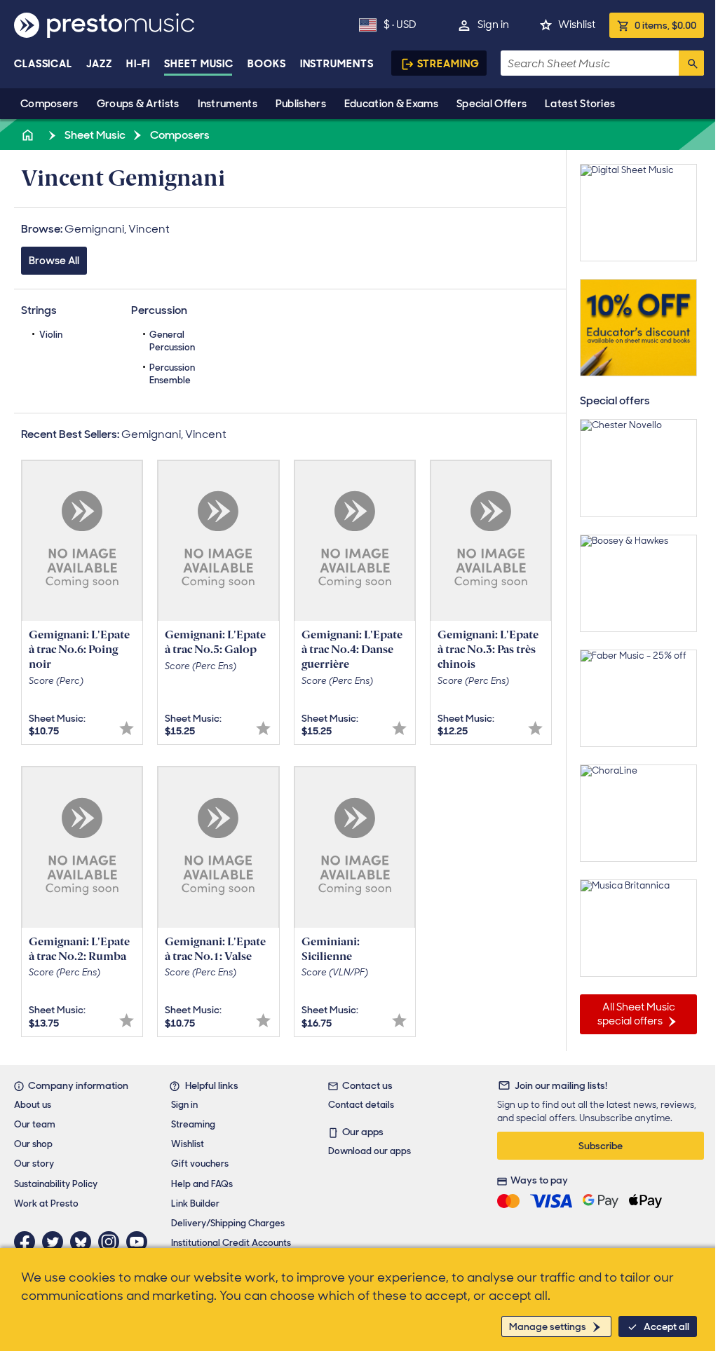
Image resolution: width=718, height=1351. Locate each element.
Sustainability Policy (55, 1184)
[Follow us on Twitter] (56, 1241)
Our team (34, 1124)
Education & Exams (391, 104)
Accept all (666, 1326)
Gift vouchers (200, 1164)
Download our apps (369, 1151)
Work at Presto (46, 1203)
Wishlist (576, 25)
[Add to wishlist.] (126, 728)
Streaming (448, 64)
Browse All (54, 261)
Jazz (99, 64)
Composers (49, 104)
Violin (50, 335)
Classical (43, 64)
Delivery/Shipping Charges (228, 1223)
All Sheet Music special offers (636, 1014)
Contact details (361, 1105)
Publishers (301, 104)
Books (267, 64)
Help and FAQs (202, 1184)
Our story (34, 1164)
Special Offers (491, 104)
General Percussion (172, 341)
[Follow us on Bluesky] (84, 1241)
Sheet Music (198, 64)
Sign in (493, 25)
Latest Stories (580, 104)
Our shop (33, 1144)
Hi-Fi (138, 64)
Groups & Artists (138, 104)
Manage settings (547, 1326)
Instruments (227, 104)
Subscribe (600, 1145)
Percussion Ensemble (172, 374)
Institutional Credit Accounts (231, 1243)
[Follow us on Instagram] (112, 1241)
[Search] (691, 63)
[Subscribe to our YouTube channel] (140, 1241)
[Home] (29, 135)
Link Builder (195, 1203)
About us (32, 1105)
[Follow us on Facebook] (28, 1241)
